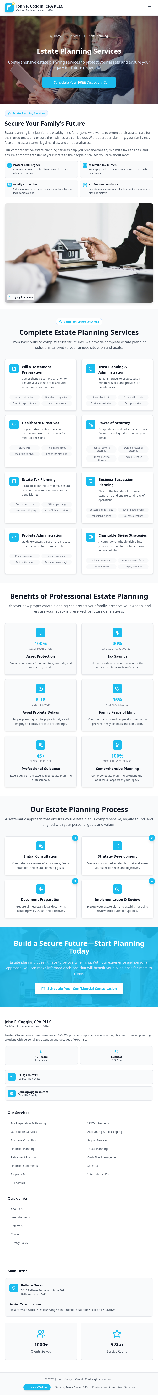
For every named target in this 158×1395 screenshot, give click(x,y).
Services (74, 36)
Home (58, 36)
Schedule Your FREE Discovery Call (81, 82)
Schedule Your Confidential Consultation (82, 988)
